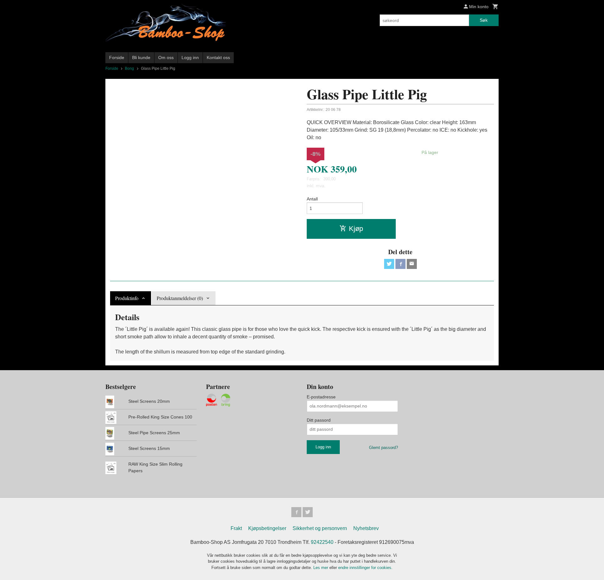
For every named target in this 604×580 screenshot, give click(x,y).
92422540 (322, 542)
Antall (312, 198)
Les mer (321, 567)
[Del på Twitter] (389, 264)
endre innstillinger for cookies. (365, 567)
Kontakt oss (218, 57)
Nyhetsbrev (366, 528)
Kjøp (356, 229)
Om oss (166, 57)
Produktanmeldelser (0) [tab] (180, 298)
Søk (484, 20)
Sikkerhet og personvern (320, 528)
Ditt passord (319, 420)
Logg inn (190, 57)
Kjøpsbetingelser (267, 528)
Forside (116, 57)
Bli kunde (141, 57)
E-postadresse (321, 396)
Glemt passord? (383, 447)
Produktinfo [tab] (126, 298)
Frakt (236, 528)
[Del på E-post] (412, 264)
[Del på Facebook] (400, 264)
